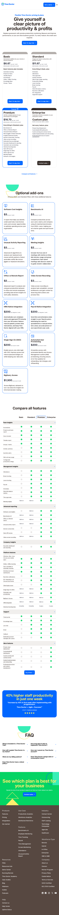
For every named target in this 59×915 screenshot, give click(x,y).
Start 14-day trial (28, 43)
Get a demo (48, 5)
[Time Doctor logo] (7, 4)
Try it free (28, 672)
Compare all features (29, 174)
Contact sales (42, 163)
